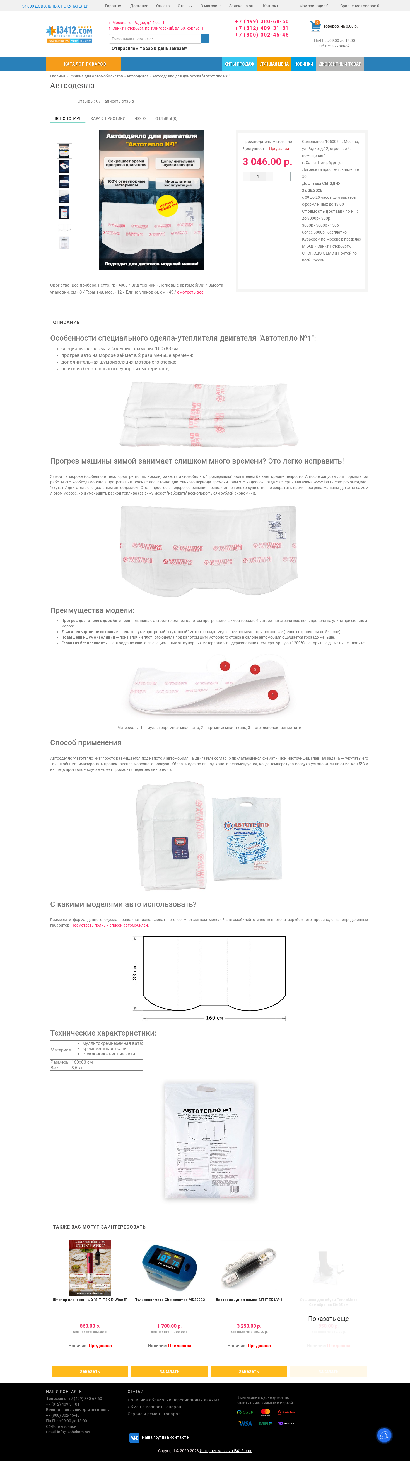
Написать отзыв (118, 101)
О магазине (211, 6)
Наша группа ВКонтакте (165, 1437)
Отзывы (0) (166, 118)
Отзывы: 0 (86, 101)
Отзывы (185, 6)
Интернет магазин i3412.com (226, 1450)
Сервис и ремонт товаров (154, 1414)
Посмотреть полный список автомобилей (109, 925)
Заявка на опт (242, 6)
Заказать (90, 1372)
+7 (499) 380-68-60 (262, 21)
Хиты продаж (239, 64)
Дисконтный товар (340, 64)
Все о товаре (68, 118)
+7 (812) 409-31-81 (262, 28)
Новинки (303, 64)
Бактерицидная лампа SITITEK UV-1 (249, 1300)
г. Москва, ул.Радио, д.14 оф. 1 (137, 22)
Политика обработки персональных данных (174, 1400)
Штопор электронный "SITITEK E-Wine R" (90, 1300)
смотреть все (190, 292)
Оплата (163, 6)
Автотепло (282, 141)
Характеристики (108, 118)
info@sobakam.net (73, 1432)
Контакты (272, 6)
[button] (64, 138)
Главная (57, 76)
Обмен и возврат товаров (154, 1407)
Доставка (139, 6)
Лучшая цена (274, 64)
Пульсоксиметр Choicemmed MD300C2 (169, 1300)
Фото (140, 118)
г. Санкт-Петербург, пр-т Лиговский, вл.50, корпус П (156, 28)
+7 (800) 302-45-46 (262, 35)
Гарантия (113, 6)
